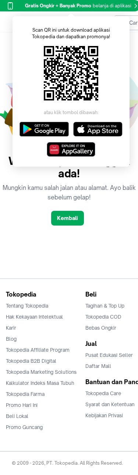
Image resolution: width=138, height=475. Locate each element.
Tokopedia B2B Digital (31, 361)
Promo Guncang (24, 427)
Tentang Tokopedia (27, 306)
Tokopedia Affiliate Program (38, 350)
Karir (11, 328)
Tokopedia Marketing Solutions (41, 372)
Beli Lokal (17, 416)
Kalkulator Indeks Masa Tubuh (40, 383)
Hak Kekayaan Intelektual (34, 317)
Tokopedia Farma (25, 394)
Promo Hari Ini (22, 405)
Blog (11, 339)
